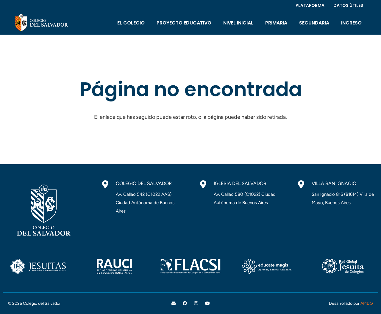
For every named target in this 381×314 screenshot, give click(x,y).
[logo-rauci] (114, 266)
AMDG (366, 303)
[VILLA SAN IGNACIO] (304, 184)
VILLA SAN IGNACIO (334, 183)
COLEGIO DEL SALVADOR (144, 183)
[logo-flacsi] (190, 266)
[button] (149, 22)
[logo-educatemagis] (267, 266)
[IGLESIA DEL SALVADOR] (206, 184)
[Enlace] (40, 22)
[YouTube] (207, 303)
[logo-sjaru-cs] (38, 266)
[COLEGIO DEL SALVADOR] (108, 184)
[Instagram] (196, 303)
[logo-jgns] (343, 266)
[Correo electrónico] (173, 303)
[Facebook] (185, 303)
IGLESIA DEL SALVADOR (240, 183)
